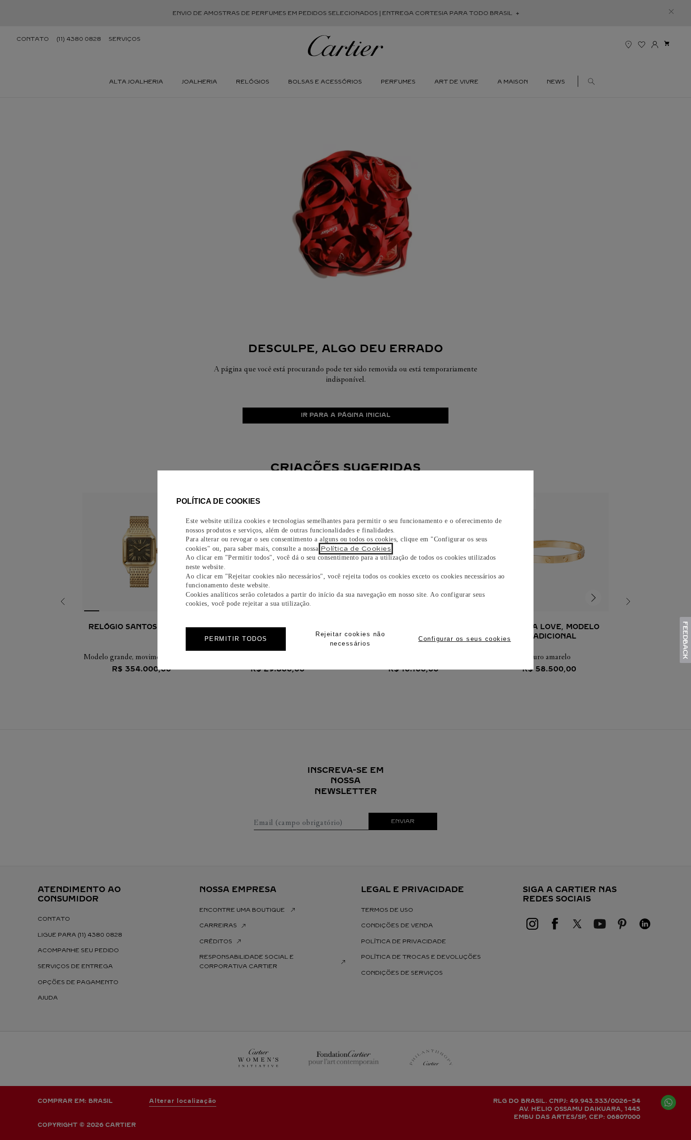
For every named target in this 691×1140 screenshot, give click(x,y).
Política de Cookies (356, 549)
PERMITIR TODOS (235, 638)
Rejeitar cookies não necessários (350, 639)
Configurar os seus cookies (464, 638)
